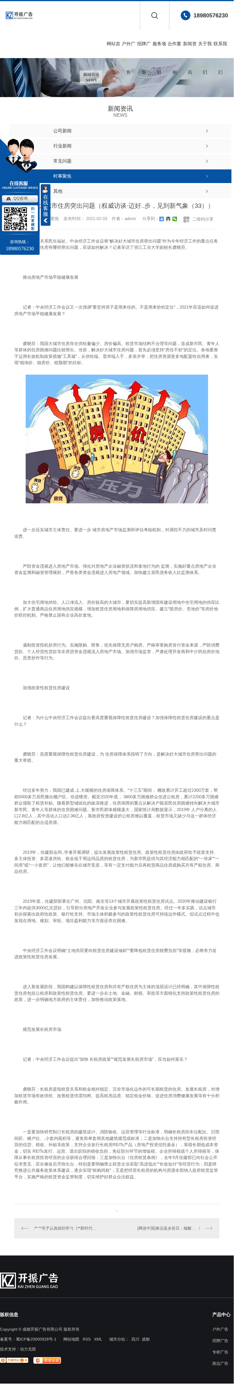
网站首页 (113, 49)
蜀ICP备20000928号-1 (36, 1339)
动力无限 (28, 1349)
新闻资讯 (190, 49)
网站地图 (71, 1339)
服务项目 (159, 49)
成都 (146, 1339)
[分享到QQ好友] (168, 219)
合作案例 (174, 49)
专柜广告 (220, 1352)
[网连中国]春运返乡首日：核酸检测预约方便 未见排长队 (174, 1228)
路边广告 (220, 1363)
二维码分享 (202, 219)
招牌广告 (144, 49)
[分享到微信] (174, 219)
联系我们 (220, 49)
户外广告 (128, 49)
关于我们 (205, 49)
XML (98, 1339)
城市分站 (117, 1339)
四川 (135, 1339)
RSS (87, 1339)
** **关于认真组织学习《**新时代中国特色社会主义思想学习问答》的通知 (66, 1228)
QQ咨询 (20, 198)
